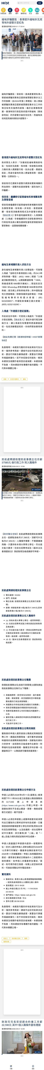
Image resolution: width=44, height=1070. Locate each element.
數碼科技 (24, 13)
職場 (25, 938)
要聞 (10, 13)
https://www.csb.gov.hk (13, 805)
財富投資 (3, 13)
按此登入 (8, 215)
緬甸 (24, 379)
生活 (30, 13)
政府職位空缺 (10, 533)
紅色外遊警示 (14, 379)
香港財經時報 (7, 26)
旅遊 (4, 379)
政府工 (5, 938)
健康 (37, 13)
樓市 (16, 13)
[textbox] (27, 3)
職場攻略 (6, 941)
